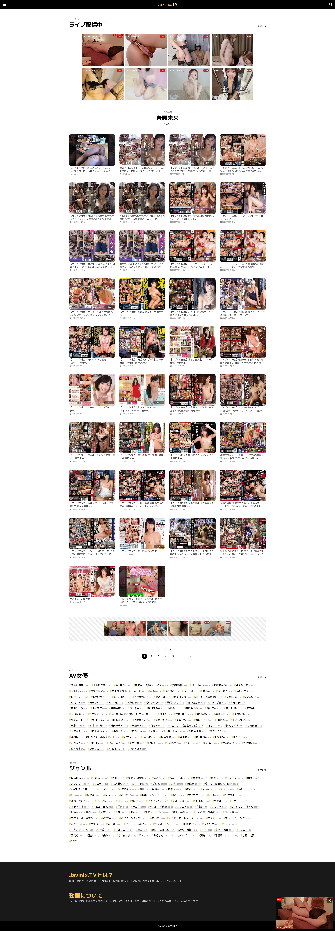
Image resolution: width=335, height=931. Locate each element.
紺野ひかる (164, 719)
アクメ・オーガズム (85, 818)
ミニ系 (114, 824)
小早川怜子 (100, 696)
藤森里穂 (118, 708)
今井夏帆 (254, 725)
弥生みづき (245, 685)
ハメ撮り (121, 783)
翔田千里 (136, 708)
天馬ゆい (97, 702)
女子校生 (127, 789)
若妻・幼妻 (251, 835)
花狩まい (192, 742)
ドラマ (209, 789)
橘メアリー (203, 719)
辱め (138, 801)
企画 (77, 795)
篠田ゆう (123, 685)
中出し (100, 777)
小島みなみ (138, 748)
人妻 (106, 812)
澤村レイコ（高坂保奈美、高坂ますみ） (95, 737)
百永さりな (100, 731)
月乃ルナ (214, 725)
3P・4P (141, 783)
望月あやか (218, 731)
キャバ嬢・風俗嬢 (208, 812)
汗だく (77, 835)
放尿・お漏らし (163, 829)
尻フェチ (185, 806)
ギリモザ (232, 812)
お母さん (161, 835)
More (263, 26)
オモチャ (219, 806)
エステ (230, 824)
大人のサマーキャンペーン (186, 818)
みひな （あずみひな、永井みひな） (133, 714)
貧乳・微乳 (182, 812)
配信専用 (233, 795)
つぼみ (165, 714)
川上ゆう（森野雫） (208, 696)
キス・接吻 (181, 801)
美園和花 (79, 691)
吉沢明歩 (150, 737)
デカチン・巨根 (82, 829)
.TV (168, 4)
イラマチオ (80, 806)
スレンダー (80, 783)
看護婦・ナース (226, 835)
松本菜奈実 (98, 725)
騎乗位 (175, 789)
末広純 (252, 708)
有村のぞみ (194, 708)
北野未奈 (99, 708)
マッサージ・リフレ (239, 818)
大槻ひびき (102, 685)
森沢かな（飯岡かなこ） (151, 685)
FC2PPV (235, 777)
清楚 (205, 835)
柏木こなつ (241, 719)
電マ (135, 812)
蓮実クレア (99, 691)
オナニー (239, 801)
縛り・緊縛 (188, 829)
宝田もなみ (100, 719)
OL (122, 801)
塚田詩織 (203, 737)
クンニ (244, 829)
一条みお (139, 725)
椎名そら (240, 737)
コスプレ (105, 801)
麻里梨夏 (168, 737)
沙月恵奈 (225, 691)
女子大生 (196, 795)
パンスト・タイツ (167, 824)
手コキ (139, 806)
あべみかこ (79, 742)
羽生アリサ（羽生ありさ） (186, 725)
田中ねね (115, 702)
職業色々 (192, 824)
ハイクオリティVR (134, 818)
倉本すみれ (182, 696)
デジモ (160, 783)
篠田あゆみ (119, 725)
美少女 (200, 777)
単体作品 (80, 777)
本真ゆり (184, 719)
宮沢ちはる (116, 742)
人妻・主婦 (179, 777)
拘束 (76, 812)
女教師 (104, 829)
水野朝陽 (134, 702)
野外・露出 (225, 829)
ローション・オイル (245, 806)
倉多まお (214, 708)
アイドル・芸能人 (138, 824)
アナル (214, 818)
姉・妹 (158, 818)
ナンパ (227, 789)
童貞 (142, 829)
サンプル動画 (139, 777)
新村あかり (223, 685)
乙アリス (190, 691)
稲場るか (222, 714)
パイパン (129, 795)
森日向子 (237, 702)
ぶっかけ (212, 824)
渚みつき (172, 691)
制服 (215, 795)
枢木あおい (121, 696)
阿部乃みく (231, 742)
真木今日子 (184, 714)
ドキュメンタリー (155, 795)
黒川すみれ (156, 708)
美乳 (177, 783)
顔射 (192, 789)
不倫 (178, 795)
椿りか (175, 708)
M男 (207, 829)
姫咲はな (162, 696)
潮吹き (194, 783)
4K (164, 812)
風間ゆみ (78, 702)
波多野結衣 (80, 685)
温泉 (93, 835)
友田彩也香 (197, 731)
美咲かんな (175, 702)
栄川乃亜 (174, 742)
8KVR (77, 841)
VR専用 (110, 818)
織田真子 (211, 742)
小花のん (120, 731)
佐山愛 (98, 742)
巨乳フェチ (124, 829)
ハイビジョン (158, 801)
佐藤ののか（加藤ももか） (168, 731)
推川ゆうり (154, 702)
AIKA (155, 691)
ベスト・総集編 (161, 806)
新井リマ (131, 737)
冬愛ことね (79, 719)
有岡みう (158, 725)
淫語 (150, 812)
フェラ (101, 783)
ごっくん (79, 824)
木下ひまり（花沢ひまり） (129, 691)
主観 (202, 806)
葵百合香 (136, 742)
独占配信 (202, 801)
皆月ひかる (245, 691)
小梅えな (251, 742)
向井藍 (222, 719)
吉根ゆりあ (142, 696)
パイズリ (106, 789)
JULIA (208, 691)
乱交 (91, 812)
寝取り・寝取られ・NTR (222, 783)
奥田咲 (186, 737)
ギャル (220, 801)
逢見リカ (97, 748)
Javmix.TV (171, 925)
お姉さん (247, 789)
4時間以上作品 (82, 789)
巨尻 (111, 795)
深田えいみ (233, 708)
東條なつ (241, 714)
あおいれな (79, 708)
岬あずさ (155, 742)
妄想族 (94, 795)
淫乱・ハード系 (152, 789)
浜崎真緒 (180, 685)
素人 (160, 777)
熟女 (217, 777)
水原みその (79, 731)
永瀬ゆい (78, 725)
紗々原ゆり (116, 748)
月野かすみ (142, 719)
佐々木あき (79, 696)
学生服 (97, 824)
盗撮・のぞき (82, 801)
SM (145, 835)
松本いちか (201, 685)
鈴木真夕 (78, 748)
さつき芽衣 (196, 702)
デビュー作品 (103, 806)
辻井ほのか (98, 714)
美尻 (121, 812)
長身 (108, 835)
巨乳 (118, 777)
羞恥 (123, 806)
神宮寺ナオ (234, 725)
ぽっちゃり (127, 835)
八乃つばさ (217, 702)
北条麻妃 (222, 737)
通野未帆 (204, 714)
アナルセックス (184, 835)
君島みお (252, 696)
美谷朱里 (78, 714)
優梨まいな (121, 719)
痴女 (253, 777)
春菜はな (233, 696)
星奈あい (139, 731)
